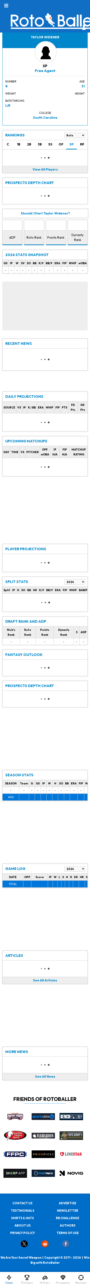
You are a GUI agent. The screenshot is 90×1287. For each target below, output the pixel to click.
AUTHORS (67, 1225)
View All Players (45, 169)
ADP (12, 237)
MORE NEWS (16, 1051)
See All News (45, 1076)
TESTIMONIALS (22, 1210)
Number (10, 81)
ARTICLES (14, 955)
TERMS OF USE (68, 1233)
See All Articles (45, 980)
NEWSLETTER (67, 1210)
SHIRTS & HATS (22, 1218)
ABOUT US (23, 1225)
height (80, 93)
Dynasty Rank (78, 237)
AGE (82, 81)
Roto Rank (34, 237)
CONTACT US (22, 1203)
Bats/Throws (14, 100)
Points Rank (55, 237)
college (45, 113)
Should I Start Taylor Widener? (45, 213)
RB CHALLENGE (67, 1218)
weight (10, 93)
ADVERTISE (67, 1203)
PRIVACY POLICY (22, 1233)
